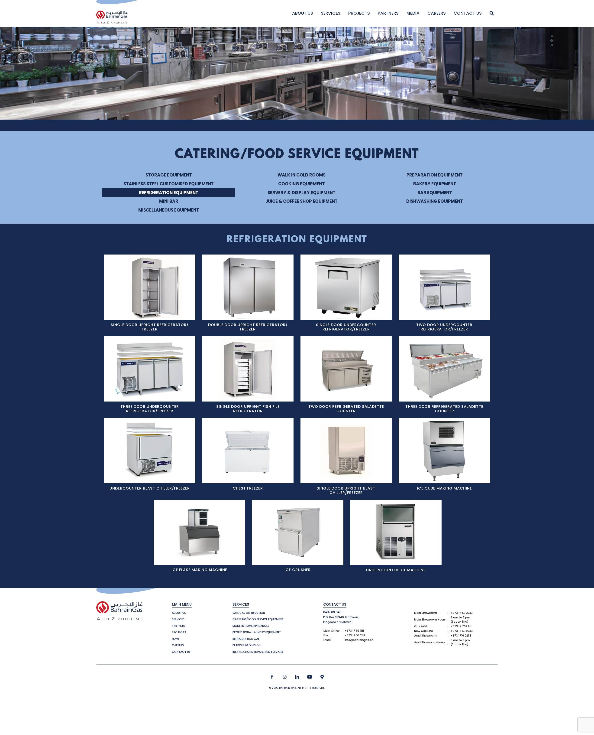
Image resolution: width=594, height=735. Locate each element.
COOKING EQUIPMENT (301, 184)
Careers (436, 13)
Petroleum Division (246, 645)
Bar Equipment (434, 193)
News (176, 639)
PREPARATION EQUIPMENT (435, 175)
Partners (388, 13)
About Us (302, 13)
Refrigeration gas (246, 639)
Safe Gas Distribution (248, 613)
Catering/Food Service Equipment (258, 619)
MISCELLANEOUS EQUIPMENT (168, 210)
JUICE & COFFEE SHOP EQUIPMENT (301, 201)
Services (330, 13)
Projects (359, 13)
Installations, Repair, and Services (258, 652)
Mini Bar (168, 201)
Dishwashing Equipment (434, 201)
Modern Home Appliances (250, 626)
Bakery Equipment (434, 184)
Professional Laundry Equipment (256, 632)
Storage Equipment (168, 175)
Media (413, 13)
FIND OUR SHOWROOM (322, 677)
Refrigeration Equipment (168, 193)
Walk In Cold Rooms (302, 175)
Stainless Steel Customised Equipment (168, 184)
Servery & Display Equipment (302, 193)
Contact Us (468, 13)
